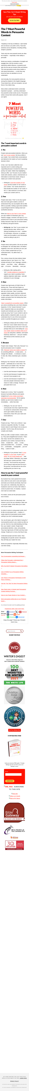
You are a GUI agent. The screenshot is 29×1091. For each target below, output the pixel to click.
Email (6, 771)
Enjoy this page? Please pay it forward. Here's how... (14, 621)
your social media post (15, 456)
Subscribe (10, 781)
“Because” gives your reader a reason (14, 350)
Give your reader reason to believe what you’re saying (16, 330)
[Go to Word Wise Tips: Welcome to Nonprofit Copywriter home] (14, 7)
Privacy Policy (14, 1081)
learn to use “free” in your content (16, 213)
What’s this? (3, 615)
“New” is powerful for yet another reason (12, 303)
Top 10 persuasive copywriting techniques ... (13, 556)
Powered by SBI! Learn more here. (14, 608)
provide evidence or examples (15, 272)
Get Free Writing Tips (14, 730)
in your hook (12, 454)
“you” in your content (9, 155)
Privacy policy (14, 2)
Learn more (23, 1078)
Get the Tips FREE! (14, 20)
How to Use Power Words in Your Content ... (13, 595)
